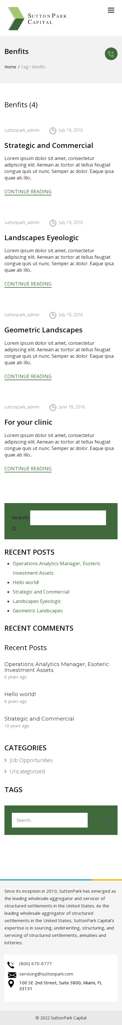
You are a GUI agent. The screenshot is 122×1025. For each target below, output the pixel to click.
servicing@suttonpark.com (46, 974)
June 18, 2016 (72, 407)
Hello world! (26, 582)
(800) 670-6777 (35, 963)
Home (10, 67)
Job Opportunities (31, 760)
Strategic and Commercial (48, 145)
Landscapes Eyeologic (41, 237)
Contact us (111, 53)
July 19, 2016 (71, 130)
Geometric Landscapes (43, 329)
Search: (20, 517)
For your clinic (28, 422)
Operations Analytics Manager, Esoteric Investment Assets (56, 667)
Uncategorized (27, 771)
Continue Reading (28, 191)
